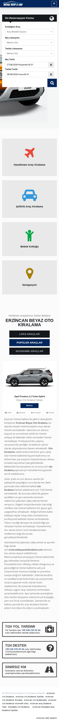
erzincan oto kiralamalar (35, 700)
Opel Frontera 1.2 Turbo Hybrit (29, 396)
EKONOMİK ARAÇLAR (29, 351)
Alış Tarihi (10, 59)
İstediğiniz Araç (12, 27)
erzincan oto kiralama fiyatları (30, 696)
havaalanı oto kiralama (18, 707)
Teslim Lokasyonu (13, 48)
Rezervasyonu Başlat (52, 83)
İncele (29, 406)
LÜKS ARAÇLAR (29, 334)
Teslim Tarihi (11, 69)
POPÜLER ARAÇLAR (29, 342)
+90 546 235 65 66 (31, 630)
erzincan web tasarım (47, 718)
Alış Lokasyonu (12, 38)
